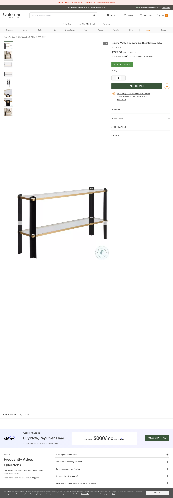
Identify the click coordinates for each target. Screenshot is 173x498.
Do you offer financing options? (69, 462)
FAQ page (35, 478)
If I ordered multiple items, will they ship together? (77, 483)
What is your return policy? (67, 454)
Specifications (118, 127)
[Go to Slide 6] (8, 93)
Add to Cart (137, 86)
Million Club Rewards (87, 24)
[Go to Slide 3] (8, 64)
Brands (163, 30)
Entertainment (70, 30)
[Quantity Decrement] (114, 78)
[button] (111, 15)
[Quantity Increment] (123, 78)
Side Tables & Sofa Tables (26, 37)
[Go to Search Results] (94, 15)
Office (131, 30)
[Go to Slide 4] (8, 74)
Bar (55, 30)
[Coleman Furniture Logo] (12, 18)
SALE (148, 30)
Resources (106, 24)
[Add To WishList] (167, 86)
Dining (40, 30)
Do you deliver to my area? (67, 476)
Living (25, 30)
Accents (116, 30)
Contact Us (166, 7)
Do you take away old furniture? (69, 469)
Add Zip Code (116, 71)
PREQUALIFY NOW (157, 438)
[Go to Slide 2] (8, 55)
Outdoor (100, 30)
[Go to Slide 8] (8, 112)
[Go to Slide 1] (8, 46)
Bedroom (9, 30)
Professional (67, 24)
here (113, 494)
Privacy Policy (85, 494)
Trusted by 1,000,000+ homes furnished (133, 93)
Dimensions (117, 118)
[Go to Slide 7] (8, 102)
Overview (116, 110)
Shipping (115, 136)
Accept (157, 493)
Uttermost (117, 47)
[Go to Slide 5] (8, 83)
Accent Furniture (9, 37)
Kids (85, 30)
